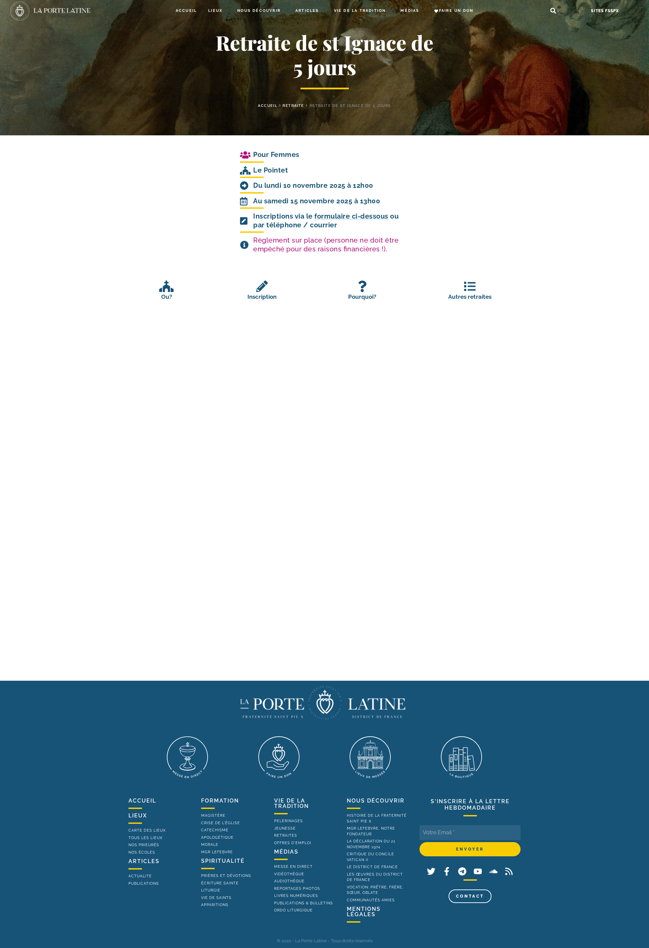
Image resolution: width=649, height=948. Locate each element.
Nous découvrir (259, 10)
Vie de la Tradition (360, 10)
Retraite (293, 106)
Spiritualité (223, 861)
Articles (307, 10)
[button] (553, 11)
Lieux (215, 10)
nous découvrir (376, 800)
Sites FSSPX (605, 10)
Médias (410, 10)
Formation (220, 800)
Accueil (186, 10)
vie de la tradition (291, 803)
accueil (267, 106)
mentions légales (364, 912)
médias (286, 852)
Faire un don (456, 10)
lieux (137, 815)
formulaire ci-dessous (351, 216)
